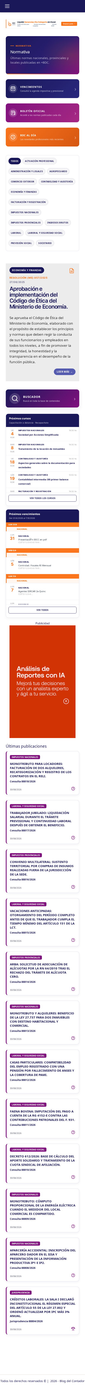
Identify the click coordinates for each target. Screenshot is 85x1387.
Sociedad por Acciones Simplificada (38, 434)
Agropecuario (58, 171)
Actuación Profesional (39, 161)
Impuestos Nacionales (25, 212)
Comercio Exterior (22, 181)
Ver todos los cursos (42, 498)
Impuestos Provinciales (26, 222)
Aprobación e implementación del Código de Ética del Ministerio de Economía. (38, 298)
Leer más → (65, 371)
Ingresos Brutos (57, 222)
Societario (45, 243)
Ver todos (42, 610)
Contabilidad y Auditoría (57, 181)
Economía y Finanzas (24, 191)
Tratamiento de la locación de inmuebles (41, 448)
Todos (15, 161)
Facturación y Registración (28, 202)
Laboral (16, 232)
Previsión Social (21, 243)
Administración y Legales (27, 171)
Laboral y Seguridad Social (45, 232)
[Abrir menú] (7, 6)
